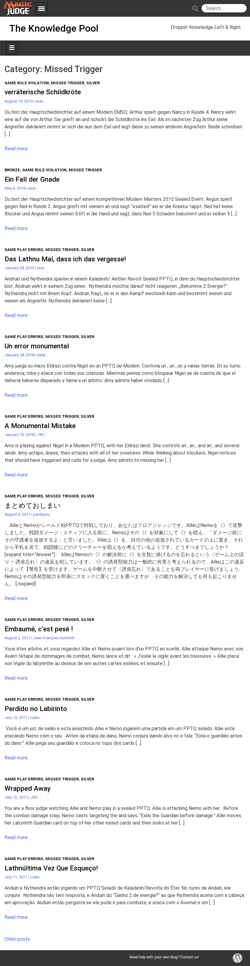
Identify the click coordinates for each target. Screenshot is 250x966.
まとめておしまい (33, 505)
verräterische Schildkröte (43, 92)
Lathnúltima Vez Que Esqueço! (51, 868)
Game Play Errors (24, 249)
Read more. (17, 149)
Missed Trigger (67, 83)
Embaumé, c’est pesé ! (39, 629)
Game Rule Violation (27, 83)
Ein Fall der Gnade (32, 179)
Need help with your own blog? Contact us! (164, 957)
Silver (93, 83)
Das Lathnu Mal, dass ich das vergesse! (65, 259)
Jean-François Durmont (53, 638)
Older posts (17, 939)
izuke (34, 717)
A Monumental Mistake (40, 426)
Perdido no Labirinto (36, 709)
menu (41, 8)
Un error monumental (37, 346)
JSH (40, 434)
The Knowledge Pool (53, 28)
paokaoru (41, 514)
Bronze (12, 170)
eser (39, 101)
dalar (41, 355)
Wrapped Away (28, 788)
